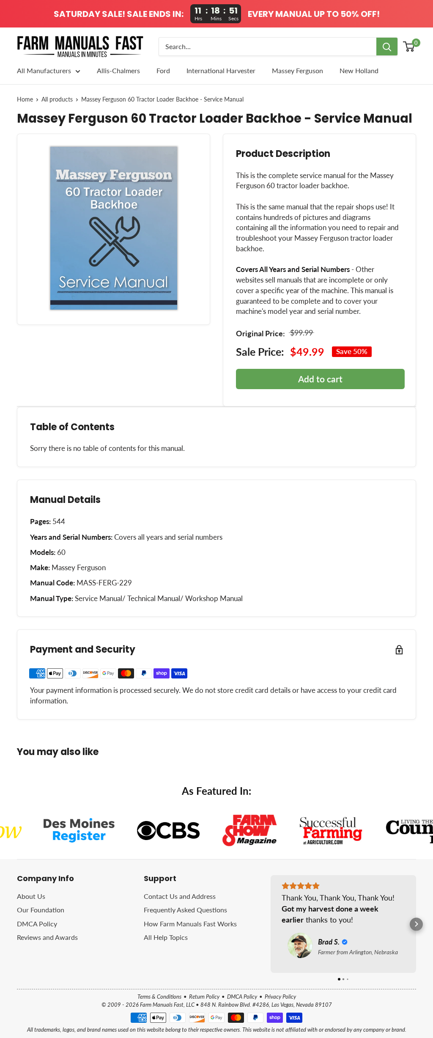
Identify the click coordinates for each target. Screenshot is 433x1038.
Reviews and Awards (47, 937)
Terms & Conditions (159, 996)
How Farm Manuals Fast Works (190, 924)
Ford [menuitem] (163, 70)
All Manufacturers (44, 70)
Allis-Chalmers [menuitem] (118, 70)
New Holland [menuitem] (359, 70)
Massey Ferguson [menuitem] (297, 70)
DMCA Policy (37, 924)
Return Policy (204, 996)
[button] (270, 924)
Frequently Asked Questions (185, 910)
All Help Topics (166, 937)
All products (57, 99)
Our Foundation (40, 910)
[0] (409, 46)
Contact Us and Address (180, 896)
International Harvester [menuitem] (220, 70)
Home (25, 99)
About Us (31, 896)
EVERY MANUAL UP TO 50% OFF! (314, 14)
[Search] (386, 46)
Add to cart (320, 378)
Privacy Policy (280, 996)
